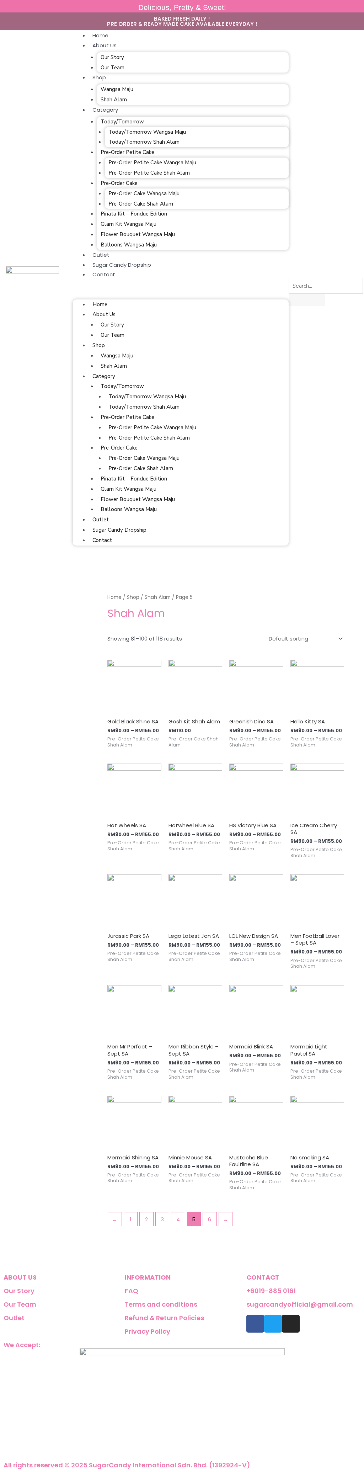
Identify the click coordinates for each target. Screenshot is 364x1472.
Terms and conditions (161, 1304)
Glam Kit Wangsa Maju (128, 224)
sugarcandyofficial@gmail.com (299, 1304)
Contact (103, 274)
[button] (180, 293)
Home (100, 35)
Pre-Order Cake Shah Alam (140, 203)
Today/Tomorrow (122, 121)
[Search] (299, 300)
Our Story (112, 57)
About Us (104, 45)
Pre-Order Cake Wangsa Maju (144, 193)
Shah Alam (114, 99)
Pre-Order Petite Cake (127, 152)
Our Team (112, 67)
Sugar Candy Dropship (121, 265)
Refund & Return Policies (164, 1317)
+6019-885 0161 (271, 1290)
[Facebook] (255, 1324)
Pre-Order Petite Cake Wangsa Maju (152, 162)
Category (105, 109)
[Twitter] (273, 1324)
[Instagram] (291, 1324)
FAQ (131, 1290)
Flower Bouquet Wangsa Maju (138, 234)
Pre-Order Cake (119, 183)
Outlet (100, 255)
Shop (99, 77)
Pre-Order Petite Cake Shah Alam (149, 172)
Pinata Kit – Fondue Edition (134, 213)
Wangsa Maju (117, 89)
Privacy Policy (147, 1331)
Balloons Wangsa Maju (129, 244)
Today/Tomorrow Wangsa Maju (147, 131)
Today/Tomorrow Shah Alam (144, 141)
